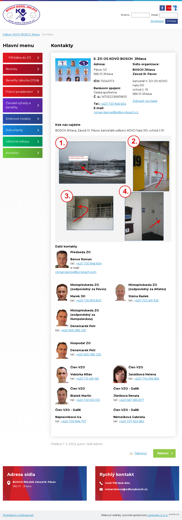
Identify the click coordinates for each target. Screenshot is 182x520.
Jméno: (125, 15)
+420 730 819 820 (88, 300)
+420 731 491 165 (87, 378)
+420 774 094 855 (146, 378)
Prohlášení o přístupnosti (18, 515)
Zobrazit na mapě (145, 101)
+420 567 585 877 (131, 400)
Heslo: (155, 15)
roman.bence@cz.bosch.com (75, 272)
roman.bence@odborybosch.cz (116, 112)
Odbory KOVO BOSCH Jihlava (21, 34)
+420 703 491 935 (146, 300)
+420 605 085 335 (73, 330)
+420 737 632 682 (131, 421)
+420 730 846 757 (73, 421)
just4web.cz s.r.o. (157, 515)
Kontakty (47, 34)
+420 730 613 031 (88, 400)
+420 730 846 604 (113, 104)
